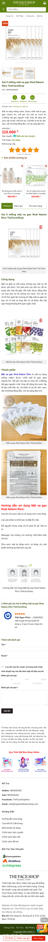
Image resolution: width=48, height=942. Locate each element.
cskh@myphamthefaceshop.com (23, 804)
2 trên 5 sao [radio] (19, 679)
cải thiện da (10, 730)
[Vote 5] (36, 150)
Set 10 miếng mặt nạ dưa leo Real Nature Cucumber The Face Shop (36, 193)
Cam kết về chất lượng (12, 823)
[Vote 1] (12, 150)
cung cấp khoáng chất (23, 736)
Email (4, 656)
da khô (32, 739)
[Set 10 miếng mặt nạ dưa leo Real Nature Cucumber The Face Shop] (36, 175)
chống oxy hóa (24, 733)
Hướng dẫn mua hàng (12, 819)
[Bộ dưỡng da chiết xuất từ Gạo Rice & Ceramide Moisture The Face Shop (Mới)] (12, 175)
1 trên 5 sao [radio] (5, 679)
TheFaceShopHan (21, 799)
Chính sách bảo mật (11, 837)
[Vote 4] (30, 150)
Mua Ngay (39, 938)
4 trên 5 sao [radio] (7, 683)
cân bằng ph (34, 730)
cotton (33, 733)
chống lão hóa (11, 733)
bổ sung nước (37, 728)
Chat (10, 938)
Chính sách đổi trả (10, 841)
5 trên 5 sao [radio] (27, 683)
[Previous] (6, 43)
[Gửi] (43, 9)
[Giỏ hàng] (44, 3)
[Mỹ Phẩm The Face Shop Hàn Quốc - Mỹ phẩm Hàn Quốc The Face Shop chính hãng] (24, 3)
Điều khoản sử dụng (11, 828)
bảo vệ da (13, 728)
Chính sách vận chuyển (12, 832)
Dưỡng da (30, 16)
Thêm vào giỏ (23, 938)
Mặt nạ (39, 16)
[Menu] (3, 3)
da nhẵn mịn (23, 742)
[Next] (42, 43)
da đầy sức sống (15, 739)
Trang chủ (9, 16)
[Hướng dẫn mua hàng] (24, 764)
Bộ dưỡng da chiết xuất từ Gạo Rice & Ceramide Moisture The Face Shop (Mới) (12, 195)
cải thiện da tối (22, 730)
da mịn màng (11, 742)
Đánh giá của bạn (9, 675)
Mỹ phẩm (19, 16)
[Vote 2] (18, 150)
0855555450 (16, 790)
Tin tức (20, 928)
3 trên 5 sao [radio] (35, 679)
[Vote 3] (24, 150)
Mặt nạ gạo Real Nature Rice (16, 374)
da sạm (42, 742)
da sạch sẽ (33, 742)
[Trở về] (4, 9)
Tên (3, 645)
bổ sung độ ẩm (24, 728)
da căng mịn (38, 736)
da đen (25, 739)
